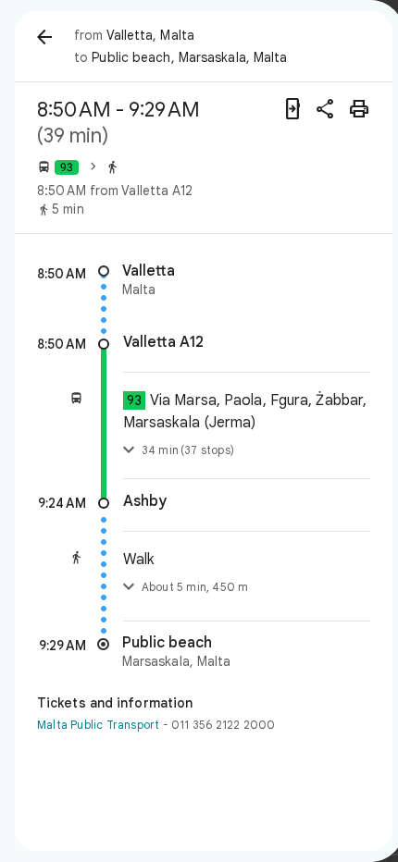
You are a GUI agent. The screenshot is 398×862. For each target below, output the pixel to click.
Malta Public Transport (98, 725)
